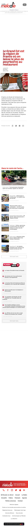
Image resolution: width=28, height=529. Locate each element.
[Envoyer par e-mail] (23, 126)
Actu (16, 10)
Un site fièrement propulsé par (12, 523)
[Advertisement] (14, 30)
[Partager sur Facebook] (12, 126)
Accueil (12, 10)
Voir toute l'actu (14, 256)
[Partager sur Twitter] (16, 126)
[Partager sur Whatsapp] (20, 126)
